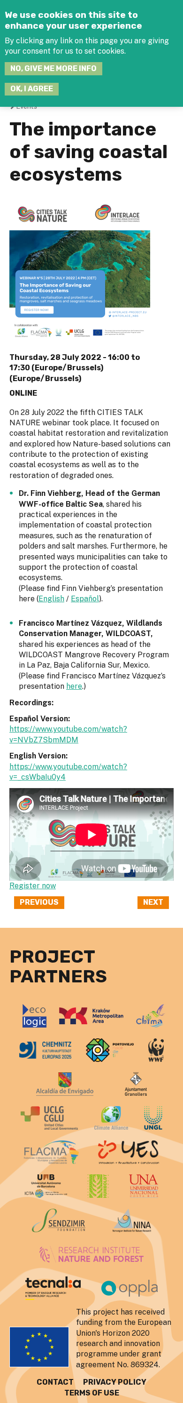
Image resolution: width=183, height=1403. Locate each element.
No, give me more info (53, 68)
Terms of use (91, 1392)
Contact (55, 1382)
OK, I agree (31, 88)
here (74, 686)
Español (85, 598)
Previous (39, 902)
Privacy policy (114, 1382)
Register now (32, 885)
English (51, 598)
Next (153, 902)
